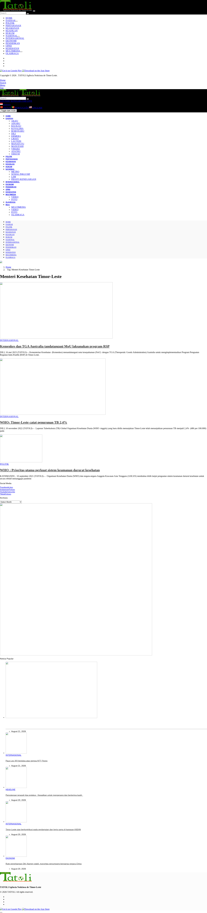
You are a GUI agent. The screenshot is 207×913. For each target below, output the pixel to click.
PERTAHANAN (13, 25)
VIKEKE (15, 149)
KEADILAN (12, 30)
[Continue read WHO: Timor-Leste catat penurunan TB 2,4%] (53, 414)
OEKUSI (15, 154)
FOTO (14, 199)
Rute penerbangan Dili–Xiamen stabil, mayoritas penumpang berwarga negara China (44, 864)
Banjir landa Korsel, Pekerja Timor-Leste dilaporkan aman (31, 725)
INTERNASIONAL (15, 38)
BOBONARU (17, 131)
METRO (15, 171)
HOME (9, 18)
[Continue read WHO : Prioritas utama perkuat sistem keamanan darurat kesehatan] (21, 461)
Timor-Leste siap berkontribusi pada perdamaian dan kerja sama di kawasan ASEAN (43, 829)
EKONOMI (11, 41)
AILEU (14, 121)
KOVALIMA (17, 128)
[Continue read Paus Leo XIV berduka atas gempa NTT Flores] (16, 753)
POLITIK (10, 23)
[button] (2, 80)
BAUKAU (16, 126)
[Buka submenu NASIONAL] (18, 36)
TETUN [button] (7, 108)
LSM (13, 176)
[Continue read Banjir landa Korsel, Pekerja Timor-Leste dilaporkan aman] (51, 717)
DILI (13, 133)
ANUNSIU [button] (5, 101)
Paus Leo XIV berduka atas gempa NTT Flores (26, 761)
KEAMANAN (12, 28)
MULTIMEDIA (13, 51)
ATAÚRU (16, 151)
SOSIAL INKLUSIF (20, 174)
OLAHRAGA (12, 53)
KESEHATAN (12, 48)
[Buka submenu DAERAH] (16, 21)
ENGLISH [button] (37, 108)
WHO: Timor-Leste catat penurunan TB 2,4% (33, 422)
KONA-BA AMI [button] (18, 101)
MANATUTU (17, 144)
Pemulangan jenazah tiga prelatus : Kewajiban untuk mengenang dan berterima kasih (44, 795)
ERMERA (16, 136)
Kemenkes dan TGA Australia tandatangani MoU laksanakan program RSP (55, 346)
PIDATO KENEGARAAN (23, 179)
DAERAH (10, 20)
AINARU (15, 123)
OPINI (9, 46)
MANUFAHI (17, 146)
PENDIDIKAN (13, 43)
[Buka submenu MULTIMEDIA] (21, 51)
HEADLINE (10, 789)
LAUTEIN (16, 141)
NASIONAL (11, 36)
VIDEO (14, 197)
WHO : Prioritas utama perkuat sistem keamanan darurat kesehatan (50, 470)
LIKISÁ (15, 138)
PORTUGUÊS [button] (21, 108)
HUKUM (10, 33)
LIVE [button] (29, 101)
